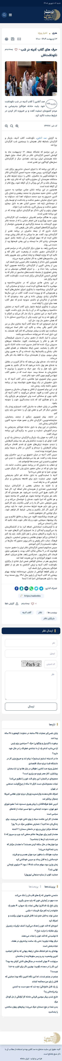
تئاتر (40, 612)
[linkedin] (26, 588)
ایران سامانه (24, 1058)
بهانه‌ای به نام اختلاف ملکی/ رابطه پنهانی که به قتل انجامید (31, 951)
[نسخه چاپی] (6, 39)
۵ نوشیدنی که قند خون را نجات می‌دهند (39, 936)
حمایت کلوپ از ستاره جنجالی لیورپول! (41, 875)
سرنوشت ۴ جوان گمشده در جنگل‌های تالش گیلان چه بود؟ (32, 961)
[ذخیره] (12, 39)
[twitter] (36, 588)
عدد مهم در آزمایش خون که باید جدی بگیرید (38, 900)
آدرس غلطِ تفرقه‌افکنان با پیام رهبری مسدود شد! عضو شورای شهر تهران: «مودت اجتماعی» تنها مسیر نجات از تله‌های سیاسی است (31, 809)
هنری (54, 33)
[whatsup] (31, 588)
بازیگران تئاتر (49, 618)
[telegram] (41, 588)
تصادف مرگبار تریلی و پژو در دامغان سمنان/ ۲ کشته (35, 829)
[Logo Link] (52, 14)
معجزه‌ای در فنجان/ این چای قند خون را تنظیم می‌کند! (33, 779)
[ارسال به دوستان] (19, 39)
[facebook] (16, 588)
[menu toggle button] (10, 15)
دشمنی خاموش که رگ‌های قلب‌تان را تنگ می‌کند (36, 895)
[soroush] (21, 588)
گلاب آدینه (26, 612)
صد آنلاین (42, 138)
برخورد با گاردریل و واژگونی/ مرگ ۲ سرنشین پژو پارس (34, 743)
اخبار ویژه (42, 33)
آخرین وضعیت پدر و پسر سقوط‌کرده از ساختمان (37, 956)
